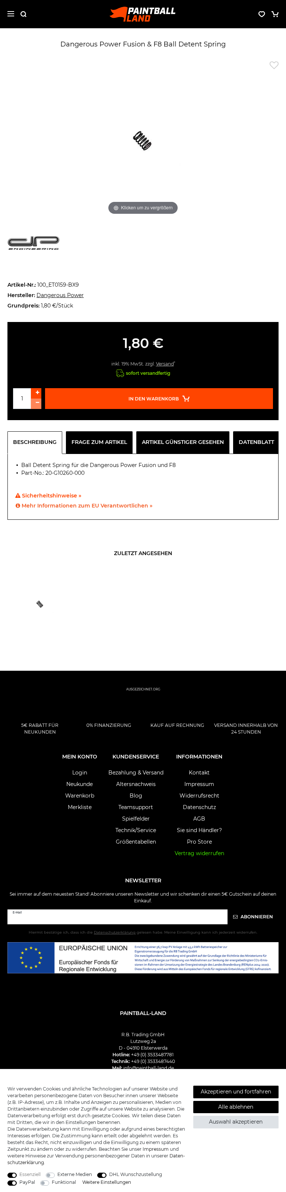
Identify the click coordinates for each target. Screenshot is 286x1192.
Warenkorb (79, 795)
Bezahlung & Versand (135, 772)
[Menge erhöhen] (36, 393)
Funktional (64, 1182)
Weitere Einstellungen (106, 1182)
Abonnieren (256, 916)
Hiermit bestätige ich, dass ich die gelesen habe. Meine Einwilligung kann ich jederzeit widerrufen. (143, 932)
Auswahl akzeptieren (236, 1121)
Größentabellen (136, 841)
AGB (199, 818)
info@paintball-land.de (148, 1068)
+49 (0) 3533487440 (153, 1061)
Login (79, 772)
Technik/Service (135, 830)
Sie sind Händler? (199, 830)
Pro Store (199, 841)
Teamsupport (135, 807)
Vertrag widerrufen (199, 853)
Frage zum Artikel (99, 442)
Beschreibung (35, 442)
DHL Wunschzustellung (135, 1174)
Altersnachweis (136, 784)
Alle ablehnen (235, 1107)
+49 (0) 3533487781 (152, 1054)
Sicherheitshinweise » (50, 495)
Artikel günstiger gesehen (183, 442)
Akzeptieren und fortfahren (236, 1091)
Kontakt (199, 772)
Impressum (199, 784)
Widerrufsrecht (199, 795)
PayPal (27, 1182)
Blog (136, 795)
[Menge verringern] (36, 404)
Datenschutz (199, 807)
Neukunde (79, 784)
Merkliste (80, 807)
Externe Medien (74, 1174)
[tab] (36, 442)
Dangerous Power (60, 295)
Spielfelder (136, 818)
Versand (165, 364)
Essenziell (30, 1174)
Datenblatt (256, 442)
